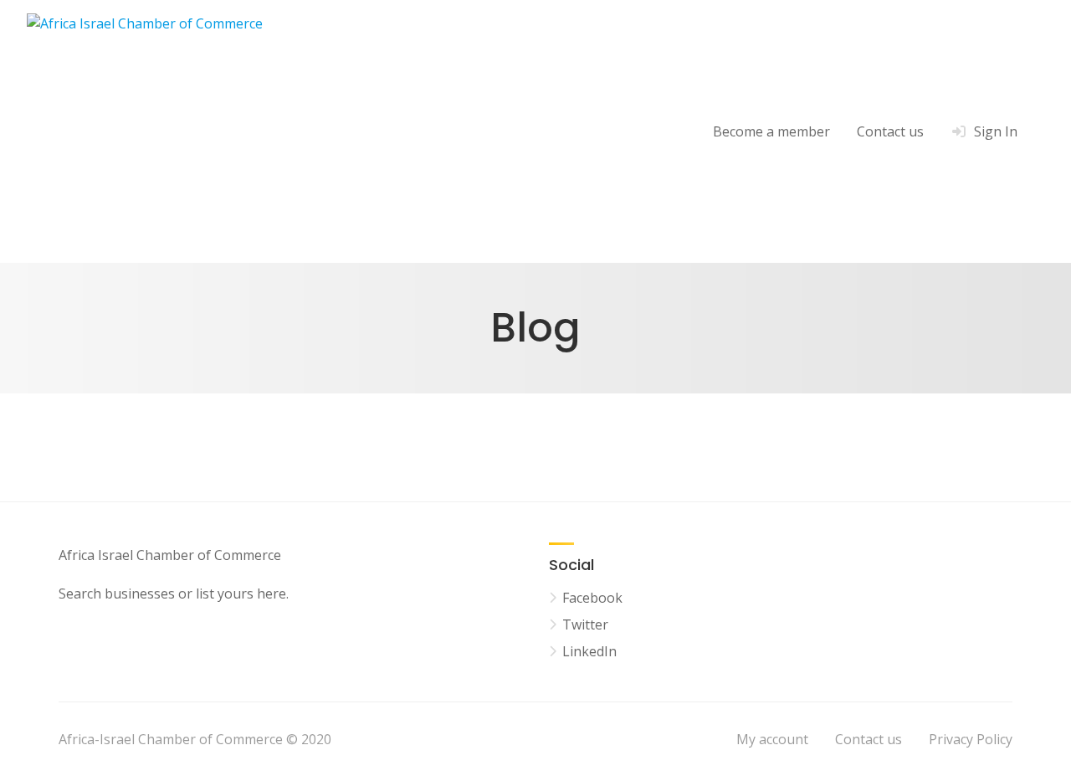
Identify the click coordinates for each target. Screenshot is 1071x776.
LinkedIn (589, 651)
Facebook (592, 597)
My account (772, 739)
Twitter (585, 624)
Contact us (890, 131)
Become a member (771, 131)
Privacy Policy (970, 739)
